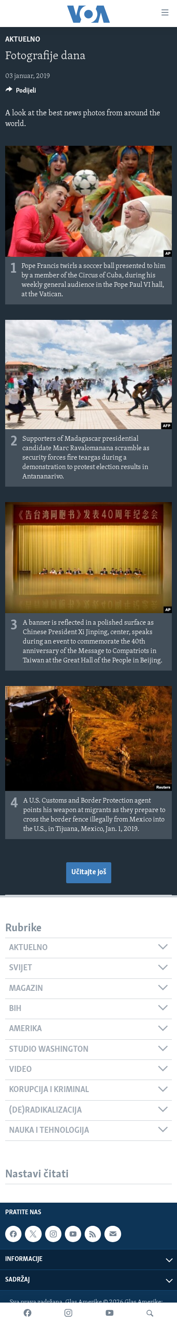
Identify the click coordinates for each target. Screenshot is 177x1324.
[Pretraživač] (150, 1313)
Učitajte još (88, 872)
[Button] (21, 92)
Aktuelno (22, 40)
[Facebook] (27, 1313)
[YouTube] (109, 1313)
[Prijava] (112, 1234)
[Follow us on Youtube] (73, 1234)
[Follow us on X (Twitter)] (33, 1234)
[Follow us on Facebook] (13, 1234)
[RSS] (93, 1234)
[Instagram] (68, 1313)
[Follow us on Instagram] (53, 1234)
